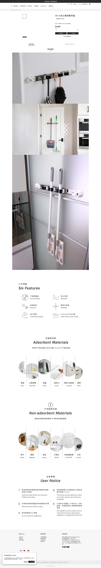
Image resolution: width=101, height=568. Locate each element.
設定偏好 (25, 561)
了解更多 (20, 559)
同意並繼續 (31, 561)
